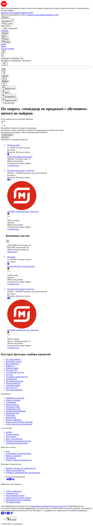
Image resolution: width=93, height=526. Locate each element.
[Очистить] (4, 64)
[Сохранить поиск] (3, 70)
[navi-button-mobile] (3, 52)
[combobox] (12, 58)
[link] (5, 38)
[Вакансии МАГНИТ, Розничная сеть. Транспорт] (49, 195)
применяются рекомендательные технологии (49, 506)
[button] (3, 44)
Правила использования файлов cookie (43, 15)
